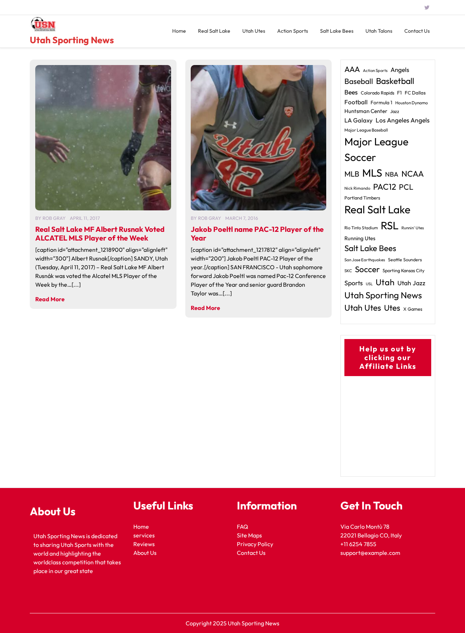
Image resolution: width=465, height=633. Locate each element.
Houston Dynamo (411, 102)
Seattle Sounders (405, 259)
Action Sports (292, 31)
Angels (400, 69)
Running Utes (359, 238)
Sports (353, 283)
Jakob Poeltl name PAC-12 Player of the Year (257, 233)
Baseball (358, 81)
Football (356, 102)
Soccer (367, 269)
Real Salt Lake (214, 31)
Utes (392, 308)
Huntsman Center (365, 111)
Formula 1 (381, 102)
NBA (392, 174)
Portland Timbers (362, 198)
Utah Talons (378, 31)
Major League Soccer (376, 149)
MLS (372, 173)
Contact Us (417, 31)
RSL (390, 225)
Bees (351, 92)
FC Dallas (415, 93)
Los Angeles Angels (402, 120)
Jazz (394, 111)
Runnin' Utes (412, 227)
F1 (399, 92)
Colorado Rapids (377, 93)
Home (179, 31)
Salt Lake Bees (336, 31)
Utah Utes (253, 31)
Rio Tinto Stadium (361, 227)
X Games (412, 309)
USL (369, 283)
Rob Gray (54, 218)
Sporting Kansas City (404, 270)
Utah (385, 282)
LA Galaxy (358, 120)
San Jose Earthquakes (364, 259)
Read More (50, 299)
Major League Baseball (366, 130)
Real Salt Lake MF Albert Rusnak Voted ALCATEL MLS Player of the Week (100, 233)
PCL (406, 187)
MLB (351, 173)
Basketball (395, 81)
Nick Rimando (357, 188)
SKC (348, 270)
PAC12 (384, 186)
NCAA (412, 174)
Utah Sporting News (72, 40)
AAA (352, 69)
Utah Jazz (411, 283)
